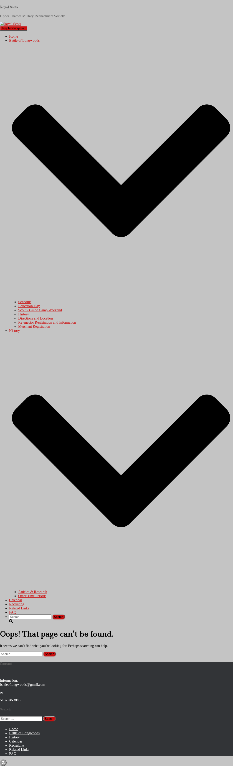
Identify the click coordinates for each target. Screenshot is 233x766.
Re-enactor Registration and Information (47, 322)
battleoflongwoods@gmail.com (22, 684)
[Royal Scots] (10, 24)
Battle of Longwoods (24, 733)
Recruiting (16, 604)
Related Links (19, 608)
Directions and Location (35, 318)
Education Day (29, 306)
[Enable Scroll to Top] (3, 762)
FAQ (12, 612)
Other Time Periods (32, 596)
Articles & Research (32, 592)
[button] (121, 298)
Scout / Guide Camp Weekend (40, 310)
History (23, 314)
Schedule (24, 302)
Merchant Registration (34, 326)
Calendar (15, 600)
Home (13, 36)
